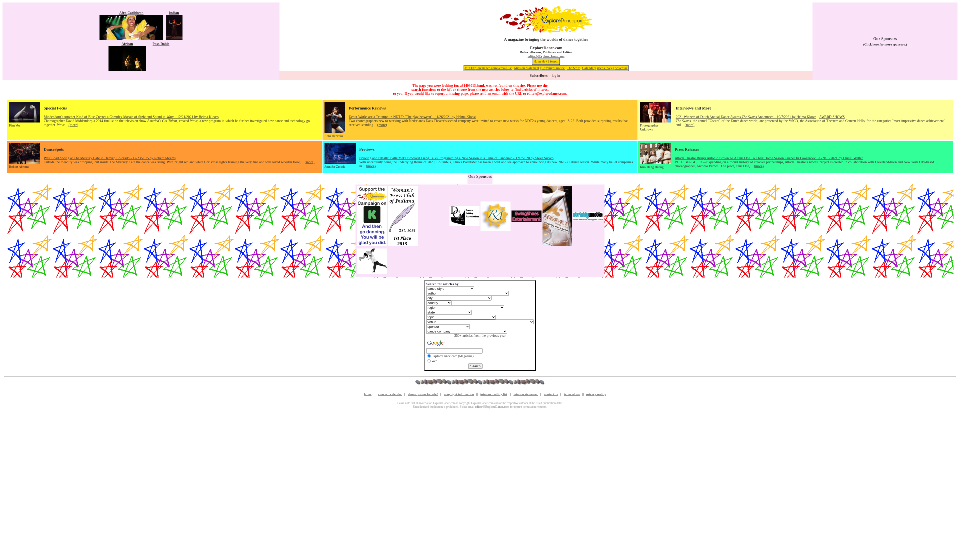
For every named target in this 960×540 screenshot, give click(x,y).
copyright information (459, 394)
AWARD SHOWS (832, 117)
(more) (73, 125)
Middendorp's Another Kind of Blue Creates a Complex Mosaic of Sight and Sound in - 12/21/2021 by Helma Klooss (131, 117)
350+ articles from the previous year (480, 336)
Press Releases (687, 149)
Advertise (621, 68)
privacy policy (596, 394)
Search (554, 61)
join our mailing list (493, 394)
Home (538, 61)
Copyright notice (553, 68)
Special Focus (55, 108)
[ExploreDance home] (546, 32)
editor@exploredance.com (546, 94)
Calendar (588, 68)
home (368, 394)
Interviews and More (693, 108)
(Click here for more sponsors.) (885, 44)
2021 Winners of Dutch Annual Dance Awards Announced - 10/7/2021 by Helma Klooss (746, 117)
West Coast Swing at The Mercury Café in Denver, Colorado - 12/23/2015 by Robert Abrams (110, 158)
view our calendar (390, 394)
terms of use (572, 394)
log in (556, 76)
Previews (366, 149)
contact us (551, 394)
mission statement (526, 394)
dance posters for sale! (423, 394)
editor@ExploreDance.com (546, 56)
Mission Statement (526, 68)
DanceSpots (54, 149)
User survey (604, 68)
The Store (573, 68)
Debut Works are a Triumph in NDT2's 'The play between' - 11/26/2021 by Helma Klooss (412, 117)
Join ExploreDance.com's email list (488, 68)
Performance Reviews (367, 108)
